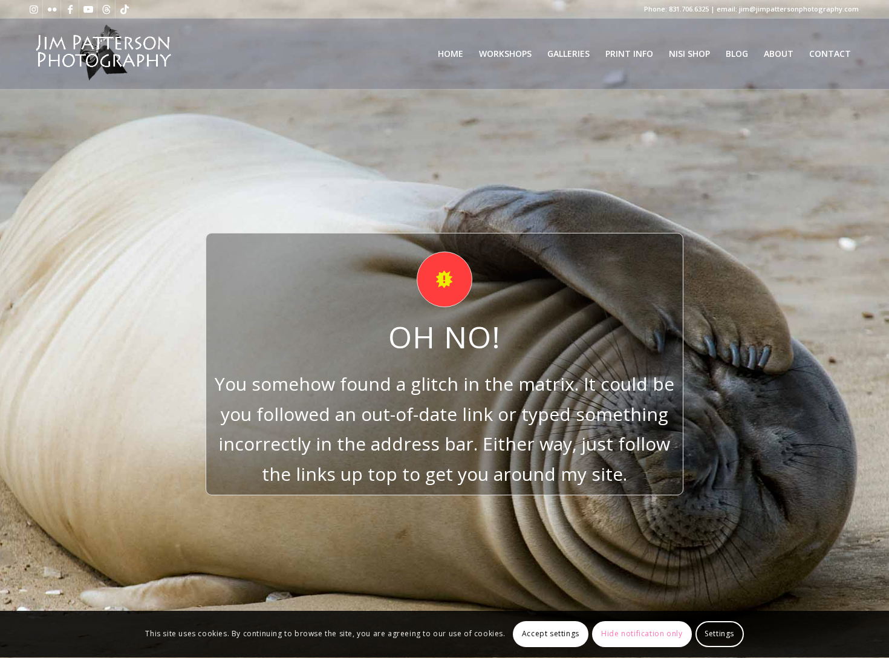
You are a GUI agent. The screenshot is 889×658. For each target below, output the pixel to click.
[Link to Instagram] (33, 9)
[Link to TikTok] (125, 9)
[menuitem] (450, 54)
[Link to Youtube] (88, 9)
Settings (719, 634)
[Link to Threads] (106, 9)
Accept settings (550, 634)
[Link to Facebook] (70, 9)
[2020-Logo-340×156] (103, 54)
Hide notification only (641, 634)
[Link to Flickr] (51, 9)
